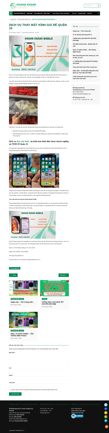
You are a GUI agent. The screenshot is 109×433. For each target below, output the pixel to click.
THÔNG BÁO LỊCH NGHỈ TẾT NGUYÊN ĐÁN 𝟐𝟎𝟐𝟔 (84, 39)
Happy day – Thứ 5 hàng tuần (22, 302)
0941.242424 (18, 417)
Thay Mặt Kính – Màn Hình (42, 13)
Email (11, 375)
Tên (10, 368)
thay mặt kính (22, 141)
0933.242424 (20, 414)
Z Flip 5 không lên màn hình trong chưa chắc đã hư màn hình (85, 77)
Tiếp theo (62, 275)
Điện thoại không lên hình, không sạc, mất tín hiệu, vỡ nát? (85, 56)
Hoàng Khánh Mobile (21, 421)
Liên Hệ (89, 13)
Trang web (12, 382)
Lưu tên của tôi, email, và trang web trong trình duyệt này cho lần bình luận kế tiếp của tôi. (34, 389)
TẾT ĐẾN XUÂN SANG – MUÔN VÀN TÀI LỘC (85, 45)
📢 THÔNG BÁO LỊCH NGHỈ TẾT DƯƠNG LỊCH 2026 (85, 62)
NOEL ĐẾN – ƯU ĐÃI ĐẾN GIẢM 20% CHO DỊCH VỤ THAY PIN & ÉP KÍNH (85, 72)
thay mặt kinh (15, 268)
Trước (14, 275)
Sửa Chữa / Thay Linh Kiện (61, 13)
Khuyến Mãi (81, 13)
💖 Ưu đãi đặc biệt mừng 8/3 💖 (82, 34)
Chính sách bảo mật (77, 412)
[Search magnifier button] (98, 6)
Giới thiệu (29, 13)
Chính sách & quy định (78, 410)
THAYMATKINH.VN (19, 13)
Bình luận (12, 352)
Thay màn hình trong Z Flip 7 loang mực (85, 67)
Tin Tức (74, 13)
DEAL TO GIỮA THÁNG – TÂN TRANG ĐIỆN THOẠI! (84, 51)
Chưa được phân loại (28, 32)
